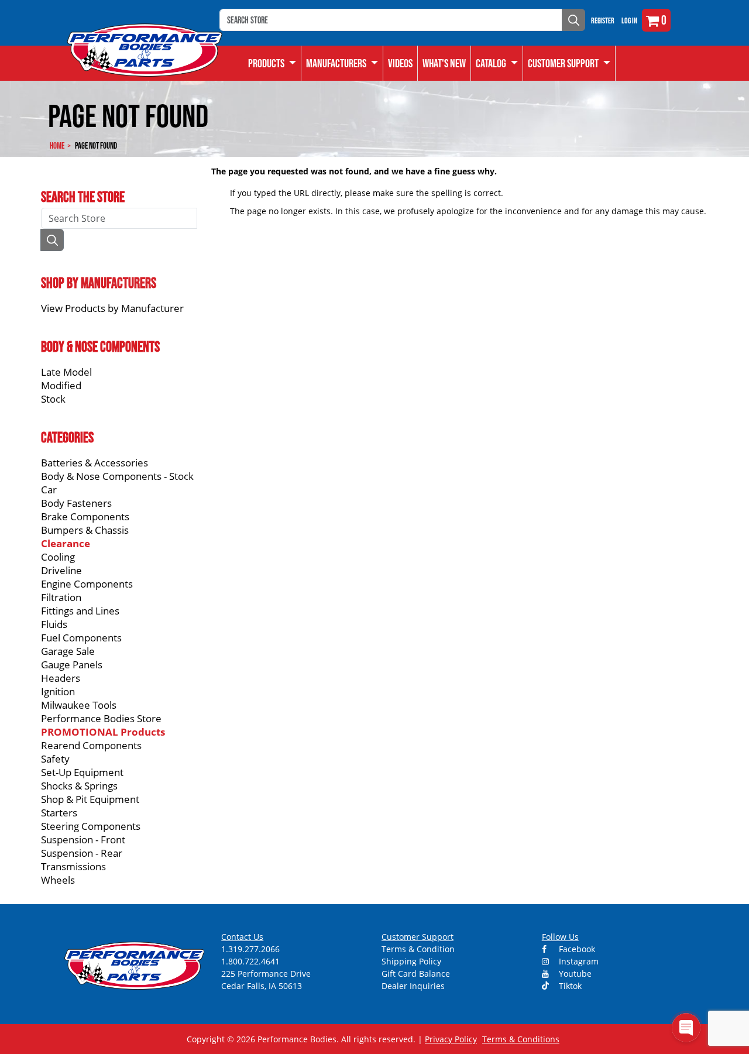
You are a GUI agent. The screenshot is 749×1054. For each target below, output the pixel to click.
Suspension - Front (83, 839)
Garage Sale (68, 651)
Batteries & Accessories (94, 462)
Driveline (61, 570)
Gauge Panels (71, 664)
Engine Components (87, 583)
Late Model (66, 372)
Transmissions (73, 866)
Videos (400, 63)
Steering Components (90, 826)
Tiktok (569, 985)
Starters (59, 812)
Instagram (577, 961)
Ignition (58, 691)
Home (57, 145)
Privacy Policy (451, 1039)
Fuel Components (81, 637)
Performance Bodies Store (101, 718)
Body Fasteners (76, 503)
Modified (61, 385)
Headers (60, 678)
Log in (629, 20)
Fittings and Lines (80, 610)
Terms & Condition (418, 949)
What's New (444, 63)
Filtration (61, 597)
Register (602, 20)
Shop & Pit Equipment (90, 799)
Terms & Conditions (520, 1039)
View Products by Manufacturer (112, 308)
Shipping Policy (411, 961)
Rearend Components (91, 745)
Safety (55, 758)
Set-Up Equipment (82, 772)
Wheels (58, 880)
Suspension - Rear (81, 853)
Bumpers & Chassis (85, 530)
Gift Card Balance (416, 973)
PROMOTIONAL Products (103, 732)
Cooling (58, 557)
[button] (497, 63)
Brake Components (85, 516)
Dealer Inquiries (413, 985)
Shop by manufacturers (98, 282)
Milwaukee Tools (78, 705)
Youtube (574, 973)
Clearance (65, 543)
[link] (272, 63)
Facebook (575, 949)
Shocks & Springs (79, 785)
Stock (53, 399)
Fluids (54, 624)
